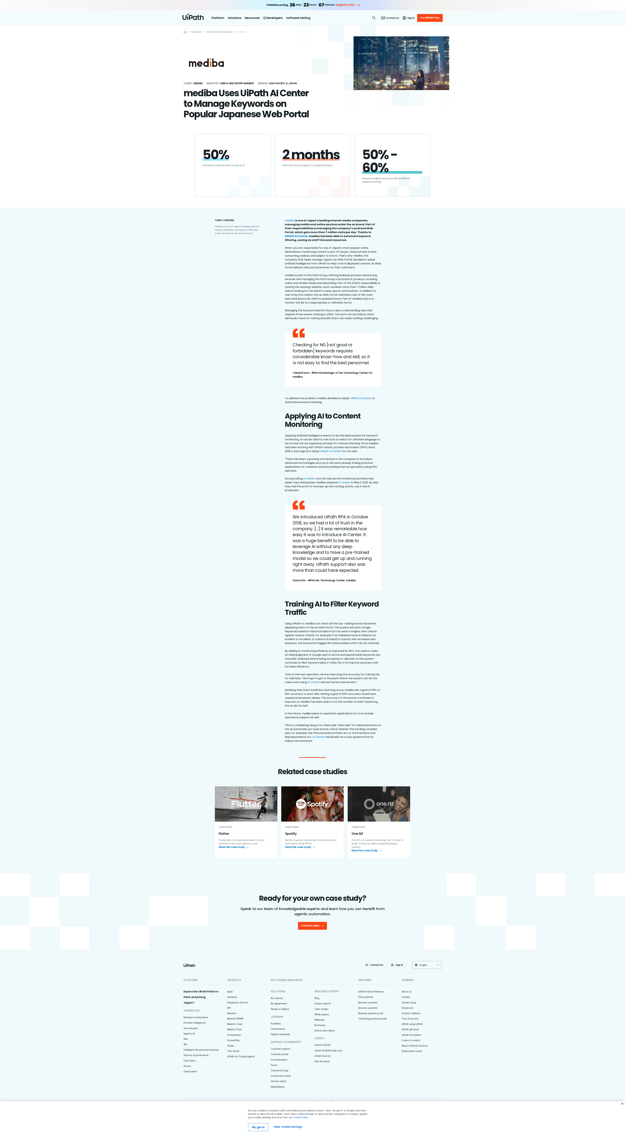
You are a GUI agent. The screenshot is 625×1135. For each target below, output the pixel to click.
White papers (321, 1014)
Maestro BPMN (235, 1018)
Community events (281, 1075)
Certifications (278, 1028)
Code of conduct (411, 1040)
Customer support (280, 1048)
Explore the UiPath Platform (201, 991)
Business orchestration (196, 1017)
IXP (229, 1007)
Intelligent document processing (201, 1049)
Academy (276, 1023)
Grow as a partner (368, 1007)
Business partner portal (370, 1013)
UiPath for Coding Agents (241, 1056)
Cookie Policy (300, 1117)
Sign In (399, 965)
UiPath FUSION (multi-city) (328, 1050)
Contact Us (376, 965)
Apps (230, 991)
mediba (290, 220)
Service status (278, 1081)
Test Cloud (233, 1051)
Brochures (320, 1025)
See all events (322, 1061)
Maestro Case (234, 1024)
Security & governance (196, 1055)
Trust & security (410, 1018)
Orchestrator (234, 1035)
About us (406, 991)
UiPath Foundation (411, 1035)
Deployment (190, 1071)
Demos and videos (324, 1030)
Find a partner (365, 997)
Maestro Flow (234, 1029)
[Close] (622, 1104)
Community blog (279, 1070)
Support (189, 1003)
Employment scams (412, 1051)
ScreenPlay (233, 1040)
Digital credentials (280, 1034)
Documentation (279, 1059)
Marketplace (278, 1086)
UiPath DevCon (322, 1056)
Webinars (319, 1019)
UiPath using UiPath (412, 1024)
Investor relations (411, 1013)
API (185, 1044)
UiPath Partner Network (371, 991)
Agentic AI (189, 1033)
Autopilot (232, 997)
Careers (406, 997)
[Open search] (374, 18)
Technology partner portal (372, 1018)
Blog (316, 998)
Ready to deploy (280, 1009)
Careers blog (409, 1002)
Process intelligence (195, 1022)
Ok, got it (258, 1127)
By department (279, 1003)
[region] (312, 1118)
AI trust (187, 1066)
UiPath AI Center (360, 398)
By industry (277, 998)
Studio (230, 1045)
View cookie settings (288, 1127)
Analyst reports (322, 1003)
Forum (274, 1065)
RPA (186, 1039)
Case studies (321, 1009)
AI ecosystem (191, 1028)
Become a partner (368, 1002)
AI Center (309, 478)
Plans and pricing (194, 997)
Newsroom (407, 1007)
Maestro (231, 1013)
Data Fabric (190, 1060)
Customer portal (279, 1054)
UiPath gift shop (410, 1029)
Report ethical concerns (415, 1045)
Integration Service (237, 1002)
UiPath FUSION (322, 1045)
